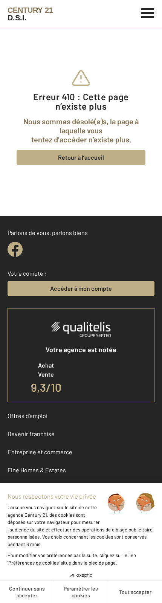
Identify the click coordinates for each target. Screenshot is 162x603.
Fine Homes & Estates (37, 469)
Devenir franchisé (31, 433)
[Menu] (147, 12)
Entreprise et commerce (40, 451)
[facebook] (15, 249)
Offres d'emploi (27, 415)
